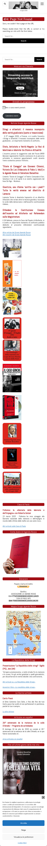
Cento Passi (8, 698)
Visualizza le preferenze (23, 837)
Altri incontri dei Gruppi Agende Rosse (17, 234)
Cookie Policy (22, 843)
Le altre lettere (8, 711)
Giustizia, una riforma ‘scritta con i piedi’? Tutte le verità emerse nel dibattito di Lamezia (23, 190)
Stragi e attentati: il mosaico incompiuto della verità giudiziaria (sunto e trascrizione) (23, 131)
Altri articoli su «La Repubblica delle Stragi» (19, 682)
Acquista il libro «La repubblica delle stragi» (19, 687)
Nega (23, 830)
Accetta (23, 823)
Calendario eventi (12, 115)
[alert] (23, 107)
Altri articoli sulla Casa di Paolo (14, 526)
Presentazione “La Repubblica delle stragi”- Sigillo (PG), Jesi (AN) (23, 667)
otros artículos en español (12, 739)
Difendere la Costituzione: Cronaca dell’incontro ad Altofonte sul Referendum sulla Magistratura (23, 213)
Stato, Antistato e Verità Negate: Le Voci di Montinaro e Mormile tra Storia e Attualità (23, 148)
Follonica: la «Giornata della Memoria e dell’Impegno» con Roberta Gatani (23, 511)
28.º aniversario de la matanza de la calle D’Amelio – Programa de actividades (23, 724)
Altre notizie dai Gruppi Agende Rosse (17, 232)
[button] (43, 797)
